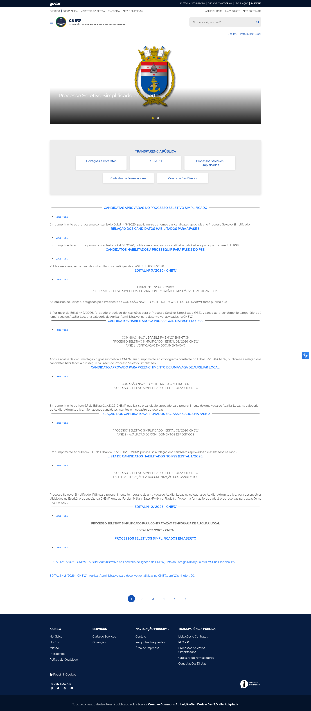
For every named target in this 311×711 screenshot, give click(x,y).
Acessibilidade (213, 11)
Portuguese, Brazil (250, 33)
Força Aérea (70, 11)
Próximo (257, 83)
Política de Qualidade (64, 659)
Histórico (56, 642)
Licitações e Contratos (101, 161)
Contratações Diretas (182, 178)
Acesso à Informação (192, 3)
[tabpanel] (155, 84)
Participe (256, 3)
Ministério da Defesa (93, 11)
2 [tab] (158, 118)
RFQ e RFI (155, 161)
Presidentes (57, 654)
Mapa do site (232, 11)
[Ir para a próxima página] (185, 598)
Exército (55, 11)
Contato (141, 636)
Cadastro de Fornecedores (128, 178)
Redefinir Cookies (64, 674)
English (232, 33)
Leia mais (61, 216)
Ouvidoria (114, 11)
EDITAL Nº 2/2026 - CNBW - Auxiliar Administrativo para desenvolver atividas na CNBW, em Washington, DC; (122, 575)
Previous (53, 83)
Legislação (241, 3)
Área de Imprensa (133, 11)
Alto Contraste (252, 11)
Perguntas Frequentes (150, 642)
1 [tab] (153, 118)
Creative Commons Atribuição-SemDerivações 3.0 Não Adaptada (193, 704)
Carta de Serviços (104, 636)
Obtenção (99, 642)
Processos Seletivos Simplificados (210, 163)
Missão (54, 648)
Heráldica (56, 636)
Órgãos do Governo (220, 3)
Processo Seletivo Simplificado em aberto (109, 95)
